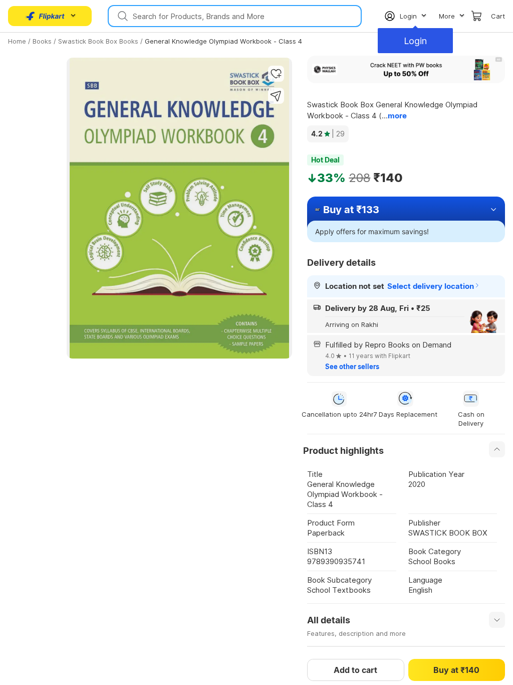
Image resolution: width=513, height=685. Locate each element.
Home (17, 41)
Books (42, 41)
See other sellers (352, 367)
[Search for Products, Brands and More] (122, 16)
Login (415, 41)
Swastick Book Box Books (98, 41)
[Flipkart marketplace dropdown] (45, 16)
